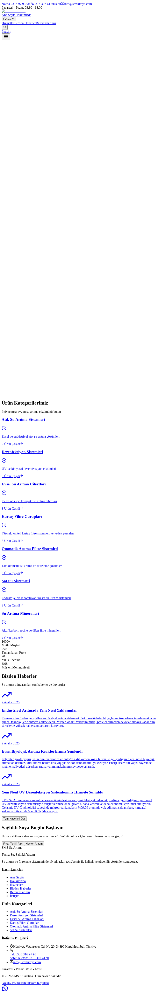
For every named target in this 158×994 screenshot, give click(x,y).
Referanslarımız (46, 23)
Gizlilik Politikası (13, 983)
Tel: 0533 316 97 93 (23, 954)
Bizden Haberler (25, 23)
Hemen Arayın (34, 843)
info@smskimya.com (27, 962)
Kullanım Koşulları (36, 983)
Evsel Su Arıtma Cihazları (27, 919)
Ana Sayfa (8, 15)
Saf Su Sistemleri (21, 930)
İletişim (6, 31)
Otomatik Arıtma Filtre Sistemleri (31, 926)
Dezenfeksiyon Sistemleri (26, 915)
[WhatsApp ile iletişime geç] (79, 988)
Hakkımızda (23, 15)
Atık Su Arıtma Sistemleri (26, 911)
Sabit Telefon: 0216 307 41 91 (29, 958)
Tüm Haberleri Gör (14, 818)
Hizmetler (8, 23)
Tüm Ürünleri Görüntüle (17, 402)
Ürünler (7, 19)
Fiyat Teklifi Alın (12, 843)
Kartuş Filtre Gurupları (25, 922)
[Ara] (5, 27)
